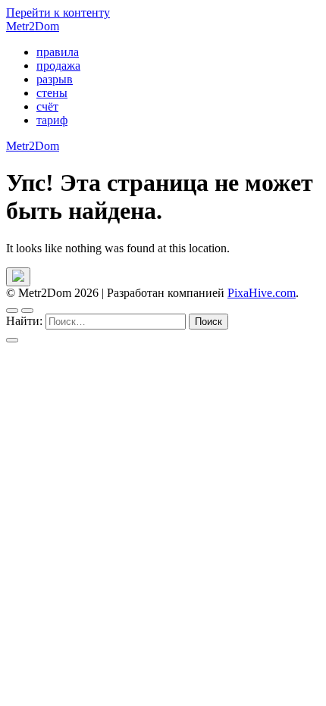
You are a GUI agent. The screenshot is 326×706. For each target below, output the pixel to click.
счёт (47, 106)
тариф (51, 120)
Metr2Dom (32, 26)
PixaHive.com (261, 292)
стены (51, 92)
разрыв (54, 79)
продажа (58, 65)
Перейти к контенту (58, 12)
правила (57, 51)
